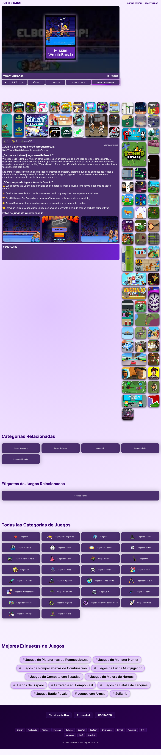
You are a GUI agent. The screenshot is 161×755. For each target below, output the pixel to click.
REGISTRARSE (151, 3)
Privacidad (83, 715)
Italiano (69, 730)
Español (81, 730)
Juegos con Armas (90, 694)
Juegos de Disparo (28, 685)
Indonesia (70, 735)
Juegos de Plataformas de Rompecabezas (55, 660)
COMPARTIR (55, 82)
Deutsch (93, 730)
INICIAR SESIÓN (134, 3)
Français (57, 730)
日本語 (120, 730)
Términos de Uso (59, 715)
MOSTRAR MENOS (111, 145)
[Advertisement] (60, 93)
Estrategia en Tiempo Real (72, 685)
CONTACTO (105, 715)
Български (107, 730)
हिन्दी (81, 735)
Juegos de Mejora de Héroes (111, 677)
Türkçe (45, 730)
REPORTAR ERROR (78, 82)
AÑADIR (36, 82)
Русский (132, 730)
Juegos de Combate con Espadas (54, 677)
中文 (142, 730)
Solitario (120, 694)
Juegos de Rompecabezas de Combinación (53, 668)
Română (91, 735)
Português (32, 730)
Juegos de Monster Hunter (117, 660)
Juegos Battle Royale (51, 694)
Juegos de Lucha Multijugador (118, 668)
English (20, 730)
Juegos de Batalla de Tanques (124, 685)
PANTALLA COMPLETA (105, 82)
